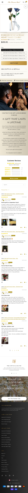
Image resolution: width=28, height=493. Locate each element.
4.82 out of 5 (18, 163)
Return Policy (4, 462)
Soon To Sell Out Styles (6, 421)
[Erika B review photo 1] (4, 277)
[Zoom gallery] (25, 6)
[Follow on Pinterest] (13, 475)
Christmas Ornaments (5, 433)
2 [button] (12, 350)
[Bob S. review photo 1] (4, 340)
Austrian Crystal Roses (6, 439)
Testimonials (4, 460)
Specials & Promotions (6, 417)
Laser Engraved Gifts (5, 419)
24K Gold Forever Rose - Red (11, 258)
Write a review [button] (14, 178)
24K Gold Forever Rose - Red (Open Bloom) (14, 231)
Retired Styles (4, 423)
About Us (3, 453)
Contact (3, 455)
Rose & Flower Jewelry (6, 444)
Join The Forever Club (14, 398)
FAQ (2, 457)
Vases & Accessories (5, 442)
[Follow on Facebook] (2, 475)
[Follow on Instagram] (9, 475)
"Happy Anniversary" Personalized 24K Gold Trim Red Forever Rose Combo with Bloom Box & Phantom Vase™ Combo (13, 319)
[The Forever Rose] (14, 2)
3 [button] (14, 350)
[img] (4, 197)
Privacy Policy (4, 466)
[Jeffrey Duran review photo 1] (4, 222)
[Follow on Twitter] (6, 475)
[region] (14, 365)
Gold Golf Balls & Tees (6, 446)
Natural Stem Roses (5, 437)
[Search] (23, 2)
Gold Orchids (4, 435)
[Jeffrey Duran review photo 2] (12, 222)
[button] (14, 63)
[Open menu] (2, 2)
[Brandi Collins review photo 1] (4, 249)
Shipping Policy (4, 469)
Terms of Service (4, 464)
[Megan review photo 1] (4, 308)
